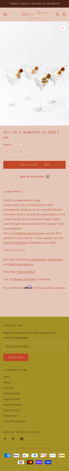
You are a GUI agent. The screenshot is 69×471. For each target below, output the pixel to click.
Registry (7, 382)
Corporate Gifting (11, 393)
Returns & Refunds (12, 404)
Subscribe (16, 357)
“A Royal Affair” (26, 271)
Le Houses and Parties (23, 279)
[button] (58, 14)
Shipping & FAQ (11, 399)
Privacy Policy (10, 416)
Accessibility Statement (14, 421)
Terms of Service (11, 410)
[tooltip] (47, 176)
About (6, 376)
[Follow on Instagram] (13, 439)
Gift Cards (8, 388)
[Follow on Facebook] (5, 439)
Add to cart (39, 164)
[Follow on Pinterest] (21, 439)
